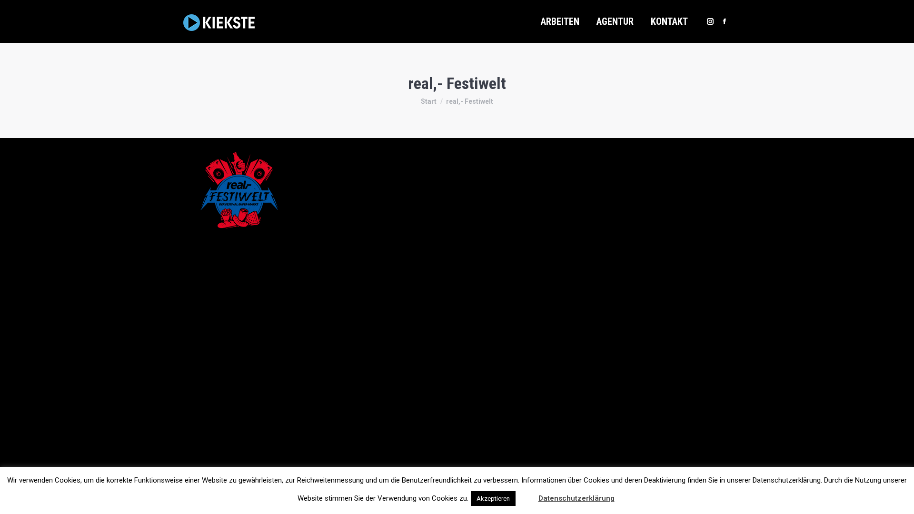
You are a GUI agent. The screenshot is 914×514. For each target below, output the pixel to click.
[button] (526, 494)
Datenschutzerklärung (576, 498)
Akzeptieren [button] (493, 498)
